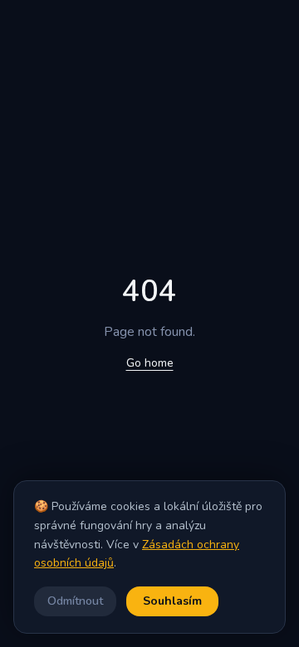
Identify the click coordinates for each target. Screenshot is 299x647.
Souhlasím (172, 601)
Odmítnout (75, 601)
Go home (150, 363)
